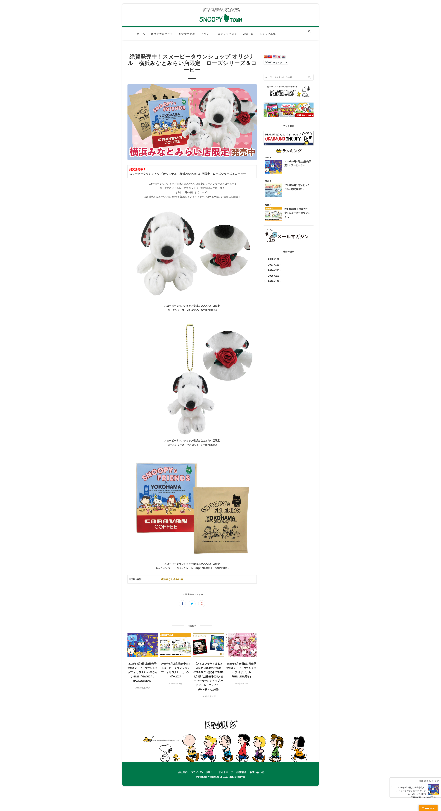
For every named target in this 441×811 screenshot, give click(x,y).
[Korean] (283, 57)
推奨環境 (241, 772)
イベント (206, 33)
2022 (271, 259)
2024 (271, 270)
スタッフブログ (227, 33)
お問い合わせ (257, 772)
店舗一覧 (248, 33)
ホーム (141, 33)
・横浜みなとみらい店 (171, 579)
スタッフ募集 (267, 33)
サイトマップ (226, 772)
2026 (271, 281)
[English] (275, 57)
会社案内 (183, 772)
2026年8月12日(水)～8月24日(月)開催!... (296, 187)
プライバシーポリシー (203, 772)
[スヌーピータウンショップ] (220, 14)
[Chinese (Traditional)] (270, 57)
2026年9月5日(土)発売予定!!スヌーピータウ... (297, 163)
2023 (271, 264)
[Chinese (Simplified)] (266, 57)
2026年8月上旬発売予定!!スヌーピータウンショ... (297, 213)
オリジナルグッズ (162, 33)
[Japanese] (279, 57)
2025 (271, 275)
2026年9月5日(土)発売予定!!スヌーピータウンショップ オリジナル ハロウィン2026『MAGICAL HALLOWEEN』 (142, 672)
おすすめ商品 (187, 33)
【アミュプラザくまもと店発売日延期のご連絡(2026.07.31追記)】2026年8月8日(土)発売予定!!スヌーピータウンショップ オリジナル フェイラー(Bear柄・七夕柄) (208, 676)
